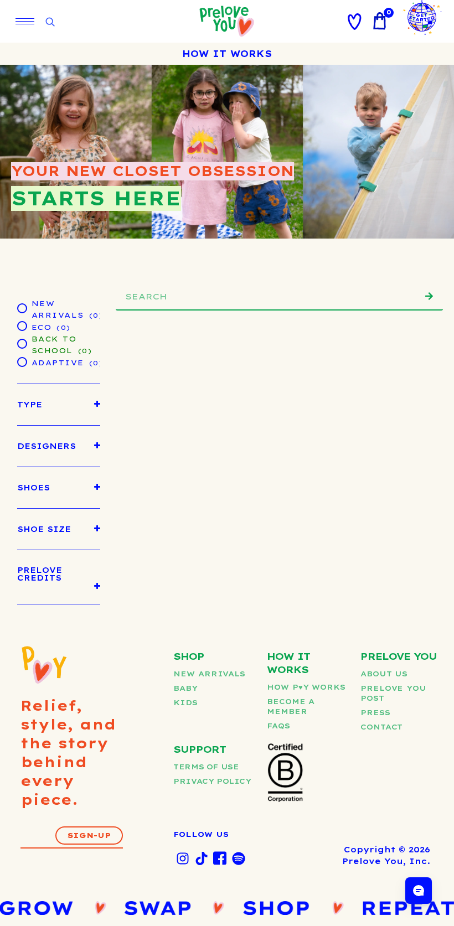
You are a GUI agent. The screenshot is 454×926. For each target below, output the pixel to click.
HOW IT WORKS (227, 53)
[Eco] (21, 325)
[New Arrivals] (21, 307)
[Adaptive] (21, 361)
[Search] (429, 296)
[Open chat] (418, 890)
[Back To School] (21, 343)
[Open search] (49, 22)
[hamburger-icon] (25, 21)
